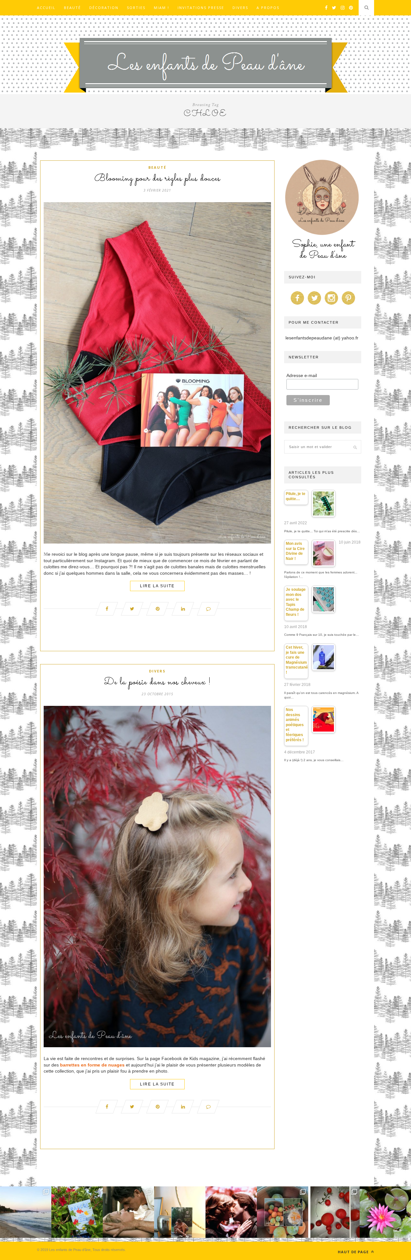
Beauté (72, 7)
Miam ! (161, 7)
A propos (268, 7)
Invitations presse (201, 7)
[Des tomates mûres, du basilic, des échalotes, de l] (334, 1212)
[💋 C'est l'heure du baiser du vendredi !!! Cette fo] (231, 1212)
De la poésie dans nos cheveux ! (157, 682)
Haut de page (354, 1251)
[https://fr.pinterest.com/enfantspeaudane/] (348, 305)
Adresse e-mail (301, 375)
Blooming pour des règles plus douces (157, 179)
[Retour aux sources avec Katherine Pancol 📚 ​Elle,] (77, 1212)
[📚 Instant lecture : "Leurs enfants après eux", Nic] (180, 1212)
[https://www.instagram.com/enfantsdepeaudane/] (331, 305)
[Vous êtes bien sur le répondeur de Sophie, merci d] (25, 1212)
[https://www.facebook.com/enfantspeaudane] (297, 305)
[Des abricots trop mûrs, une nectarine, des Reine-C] (282, 1212)
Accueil (46, 7)
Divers (240, 7)
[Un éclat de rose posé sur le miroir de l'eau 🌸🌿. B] (385, 1212)
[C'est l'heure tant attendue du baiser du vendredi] (128, 1212)
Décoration (103, 7)
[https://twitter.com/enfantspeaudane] (314, 305)
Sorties (136, 7)
